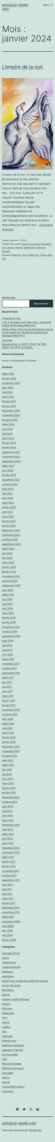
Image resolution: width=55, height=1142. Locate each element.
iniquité (18, 247)
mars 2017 (8, 696)
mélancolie (29, 247)
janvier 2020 (9, 571)
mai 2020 (7, 558)
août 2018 (7, 640)
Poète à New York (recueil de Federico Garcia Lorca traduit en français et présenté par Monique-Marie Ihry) (27, 332)
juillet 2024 (8, 424)
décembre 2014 (11, 797)
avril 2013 (7, 838)
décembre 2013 (10, 824)
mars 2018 (8, 659)
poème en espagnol (13, 1045)
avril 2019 (7, 608)
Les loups (7, 340)
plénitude (7, 1036)
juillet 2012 (8, 857)
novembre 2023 (11, 456)
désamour (16, 255)
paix (4, 1031)
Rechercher (8, 297)
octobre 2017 (9, 668)
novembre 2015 (11, 751)
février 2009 (9, 939)
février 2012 (8, 861)
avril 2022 (7, 498)
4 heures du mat (11, 318)
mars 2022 (8, 502)
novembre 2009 (11, 921)
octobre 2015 (9, 755)
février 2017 (8, 700)
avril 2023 (7, 470)
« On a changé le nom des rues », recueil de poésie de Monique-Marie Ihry (26, 324)
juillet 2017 (8, 677)
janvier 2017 (8, 705)
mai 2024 (7, 433)
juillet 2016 (8, 723)
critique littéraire (11, 967)
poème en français (12, 1050)
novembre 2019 (11, 576)
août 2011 (7, 884)
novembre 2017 (10, 663)
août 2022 (8, 488)
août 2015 (7, 760)
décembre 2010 (10, 907)
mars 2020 (8, 562)
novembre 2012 (11, 852)
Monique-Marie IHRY (19, 1123)
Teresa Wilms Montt (13, 1086)
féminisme (8, 990)
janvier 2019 (9, 622)
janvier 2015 (9, 792)
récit (4, 1059)
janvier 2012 (9, 866)
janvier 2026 (9, 378)
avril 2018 (7, 654)
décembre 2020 (11, 530)
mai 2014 (7, 811)
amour (5, 957)
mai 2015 (7, 774)
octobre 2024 (10, 419)
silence (6, 1077)
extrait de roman (11, 985)
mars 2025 (8, 396)
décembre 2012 (10, 848)
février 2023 (9, 475)
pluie (49, 255)
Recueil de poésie (11, 1063)
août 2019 (7, 590)
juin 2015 (7, 769)
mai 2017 (7, 686)
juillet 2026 (8, 373)
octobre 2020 (9, 539)
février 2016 (8, 737)
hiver (24, 255)
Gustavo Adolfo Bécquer (16, 999)
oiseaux (6, 1027)
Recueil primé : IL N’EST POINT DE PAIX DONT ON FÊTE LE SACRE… (24, 346)
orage (43, 255)
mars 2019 (8, 613)
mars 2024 (8, 438)
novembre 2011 (10, 871)
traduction (8, 1091)
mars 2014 (8, 820)
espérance (8, 976)
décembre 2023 (11, 452)
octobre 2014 (9, 801)
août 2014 (7, 806)
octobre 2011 (9, 875)
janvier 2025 (9, 406)
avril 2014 (7, 815)
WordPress (35, 1130)
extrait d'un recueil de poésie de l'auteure (25, 981)
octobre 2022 (9, 484)
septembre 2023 (11, 461)
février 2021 (8, 521)
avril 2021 (7, 511)
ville (4, 258)
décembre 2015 (10, 746)
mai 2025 (7, 392)
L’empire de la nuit (22, 67)
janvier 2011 (8, 903)
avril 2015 (7, 778)
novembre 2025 (11, 383)
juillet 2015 (8, 765)
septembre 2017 (11, 673)
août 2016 (7, 719)
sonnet (6, 1082)
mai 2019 (7, 604)
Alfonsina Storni (11, 953)
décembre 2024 (11, 410)
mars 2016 (8, 732)
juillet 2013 (8, 834)
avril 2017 (7, 691)
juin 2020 (7, 553)
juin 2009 (7, 930)
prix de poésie (10, 1054)
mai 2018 (7, 650)
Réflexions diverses (13, 1068)
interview (7, 1008)
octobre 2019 (9, 581)
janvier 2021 (9, 525)
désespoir (7, 971)
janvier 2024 (9, 447)
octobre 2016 (9, 714)
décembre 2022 (11, 479)
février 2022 (9, 507)
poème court (9, 1040)
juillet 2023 (8, 465)
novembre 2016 (11, 709)
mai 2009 (7, 935)
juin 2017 (7, 682)
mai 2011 (7, 889)
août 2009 (8, 926)
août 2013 (7, 829)
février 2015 (8, 788)
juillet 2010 (8, 916)
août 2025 (8, 387)
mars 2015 (8, 783)
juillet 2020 (8, 548)
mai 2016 (7, 728)
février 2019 (8, 617)
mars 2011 (7, 898)
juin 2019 (7, 599)
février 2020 (9, 567)
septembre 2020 (11, 544)
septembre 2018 (11, 636)
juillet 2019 (8, 594)
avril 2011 (7, 894)
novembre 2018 (11, 627)
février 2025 (9, 401)
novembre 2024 (11, 415)
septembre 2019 (11, 585)
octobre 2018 (9, 631)
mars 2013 (8, 843)
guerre (5, 994)
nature (5, 1022)
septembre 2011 (11, 880)
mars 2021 (8, 516)
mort (5, 1017)
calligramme (9, 962)
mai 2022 (7, 493)
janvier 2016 (9, 742)
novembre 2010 (11, 912)
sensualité (7, 1073)
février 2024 (9, 442)
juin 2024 (7, 429)
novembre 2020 (11, 535)
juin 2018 (7, 645)
